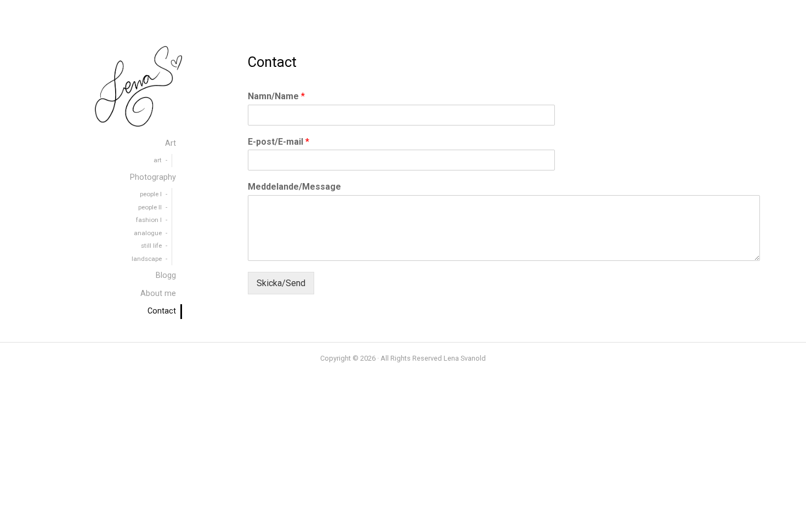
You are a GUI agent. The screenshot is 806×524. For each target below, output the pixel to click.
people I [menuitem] (151, 194)
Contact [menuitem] (161, 311)
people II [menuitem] (150, 207)
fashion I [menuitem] (149, 220)
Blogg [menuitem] (166, 275)
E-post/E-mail (278, 141)
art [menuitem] (158, 160)
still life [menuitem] (151, 245)
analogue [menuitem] (148, 233)
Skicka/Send (281, 283)
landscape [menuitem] (147, 259)
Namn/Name (276, 96)
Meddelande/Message (294, 186)
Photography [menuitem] (153, 177)
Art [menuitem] (170, 143)
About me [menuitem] (158, 293)
